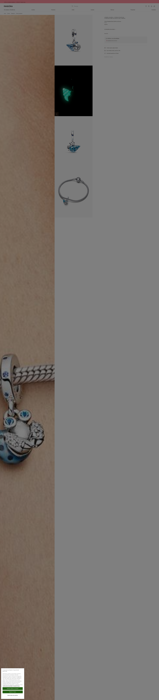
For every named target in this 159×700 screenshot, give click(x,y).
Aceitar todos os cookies (13, 688)
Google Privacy (16, 685)
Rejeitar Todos (12, 691)
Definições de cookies (13, 695)
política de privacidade (8, 685)
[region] (12, 683)
